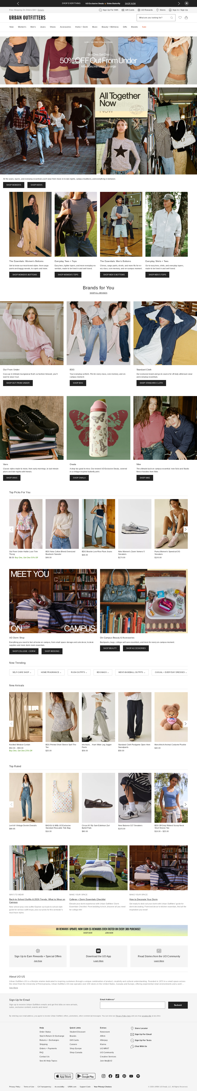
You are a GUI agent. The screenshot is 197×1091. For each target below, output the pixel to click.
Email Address (107, 999)
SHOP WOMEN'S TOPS (68, 275)
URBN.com (72, 1087)
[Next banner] (179, 3)
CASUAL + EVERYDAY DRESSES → (171, 672)
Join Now (38, 961)
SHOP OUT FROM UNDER (18, 383)
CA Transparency (44, 1087)
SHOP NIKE (145, 478)
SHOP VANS (11, 478)
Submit (178, 1005)
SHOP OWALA (79, 478)
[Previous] (12, 529)
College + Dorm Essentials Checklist (87, 899)
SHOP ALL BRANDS (98, 293)
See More (13, 988)
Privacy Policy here (123, 1016)
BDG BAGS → (103, 672)
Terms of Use (29, 1087)
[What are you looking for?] (171, 17)
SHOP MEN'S (36, 185)
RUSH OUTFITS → (79, 672)
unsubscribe (146, 1016)
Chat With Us (141, 1046)
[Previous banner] (18, 3)
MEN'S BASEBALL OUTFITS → (132, 672)
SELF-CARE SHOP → (21, 672)
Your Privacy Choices (103, 1087)
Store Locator (141, 1028)
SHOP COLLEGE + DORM (23, 651)
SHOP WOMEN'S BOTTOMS (24, 275)
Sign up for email (143, 1034)
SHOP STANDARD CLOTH (151, 383)
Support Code (85, 1087)
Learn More (98, 961)
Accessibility (59, 1087)
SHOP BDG (78, 383)
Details (41, 10)
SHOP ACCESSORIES (136, 648)
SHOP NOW (130, 3)
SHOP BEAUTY (110, 648)
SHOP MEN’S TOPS (157, 275)
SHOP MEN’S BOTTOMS (114, 275)
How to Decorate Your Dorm (143, 899)
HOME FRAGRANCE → (51, 672)
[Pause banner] (186, 3)
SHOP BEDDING (52, 651)
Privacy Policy (14, 1087)
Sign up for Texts (143, 1040)
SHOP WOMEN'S (13, 185)
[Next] (185, 529)
